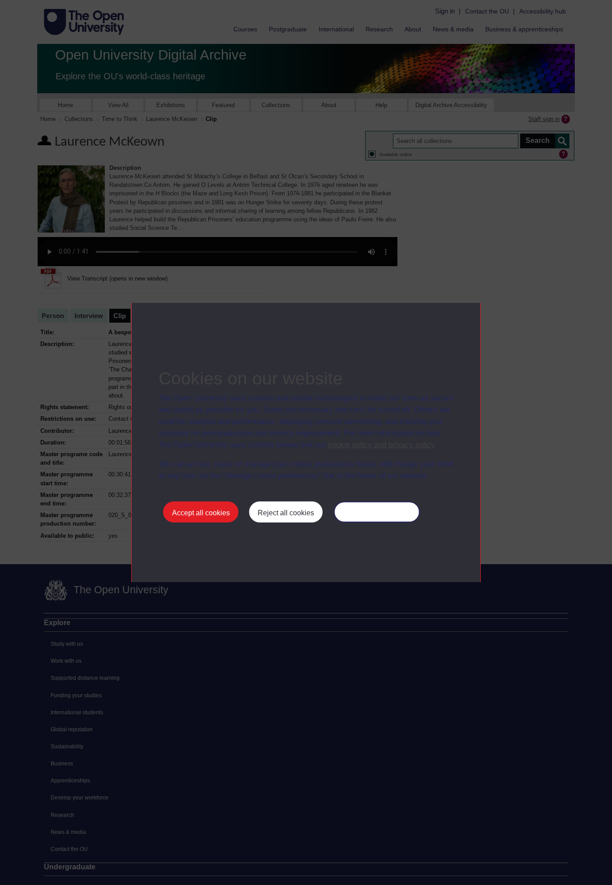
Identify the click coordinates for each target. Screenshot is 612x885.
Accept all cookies (201, 513)
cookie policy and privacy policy (381, 444)
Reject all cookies (286, 513)
